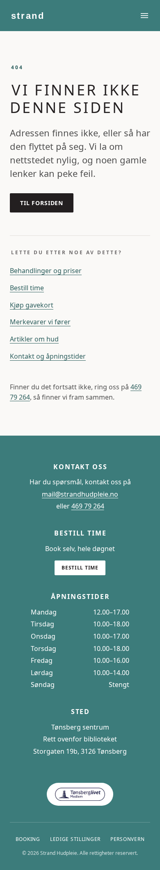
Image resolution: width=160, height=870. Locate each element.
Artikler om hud (34, 338)
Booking (28, 839)
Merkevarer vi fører (40, 321)
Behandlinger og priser (46, 270)
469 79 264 (87, 506)
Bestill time (27, 287)
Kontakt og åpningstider (48, 356)
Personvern (127, 839)
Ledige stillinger (75, 839)
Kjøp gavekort (31, 305)
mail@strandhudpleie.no (80, 494)
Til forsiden (41, 203)
